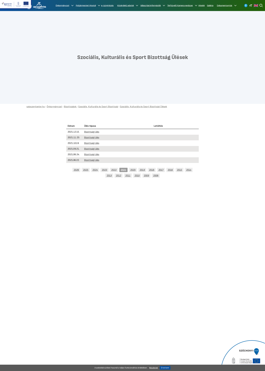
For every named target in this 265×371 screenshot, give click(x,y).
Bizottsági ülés (91, 131)
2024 (95, 169)
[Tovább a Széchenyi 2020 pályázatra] (242, 355)
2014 (188, 169)
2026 (76, 169)
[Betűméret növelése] (251, 5)
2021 (123, 169)
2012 (118, 175)
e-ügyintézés (107, 5)
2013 (109, 175)
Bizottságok (70, 106)
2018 (151, 169)
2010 (137, 175)
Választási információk (150, 5)
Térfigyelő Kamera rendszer (180, 5)
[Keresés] (261, 5)
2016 (170, 169)
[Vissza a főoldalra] (39, 5)
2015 (179, 169)
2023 (104, 169)
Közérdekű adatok (125, 5)
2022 (114, 169)
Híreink (201, 5)
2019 (142, 169)
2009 (146, 175)
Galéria (210, 5)
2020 (133, 169)
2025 (85, 169)
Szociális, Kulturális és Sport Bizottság (98, 106)
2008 (155, 175)
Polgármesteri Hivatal (86, 5)
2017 (161, 169)
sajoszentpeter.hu (35, 106)
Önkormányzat (62, 5)
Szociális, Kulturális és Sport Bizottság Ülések (143, 106)
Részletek (153, 368)
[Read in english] (256, 5)
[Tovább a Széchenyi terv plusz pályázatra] (16, 5)
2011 (127, 175)
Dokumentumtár (224, 5)
